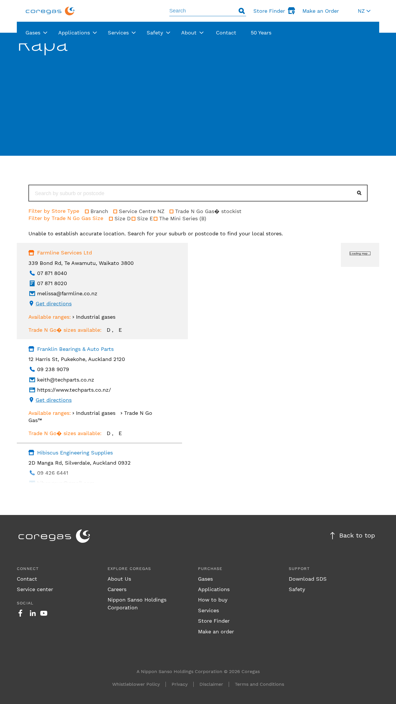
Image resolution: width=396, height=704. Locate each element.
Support (299, 568)
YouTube (43, 613)
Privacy (180, 684)
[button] (364, 11)
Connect (28, 568)
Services (208, 610)
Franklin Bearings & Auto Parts (75, 349)
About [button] (189, 33)
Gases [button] (33, 33)
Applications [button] (74, 33)
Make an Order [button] (320, 11)
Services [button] (118, 33)
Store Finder (214, 621)
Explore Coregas (129, 568)
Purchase (210, 568)
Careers (117, 589)
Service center (35, 589)
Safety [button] (155, 33)
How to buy (213, 600)
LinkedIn (32, 613)
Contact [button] (226, 33)
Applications (214, 589)
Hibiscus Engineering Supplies (75, 453)
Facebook (20, 613)
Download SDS (308, 579)
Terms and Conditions (259, 684)
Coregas (50, 11)
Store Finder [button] (269, 11)
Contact (27, 579)
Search (242, 11)
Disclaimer (211, 684)
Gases (205, 579)
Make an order (216, 631)
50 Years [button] (261, 33)
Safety (297, 589)
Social (25, 603)
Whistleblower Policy (136, 684)
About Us (119, 579)
